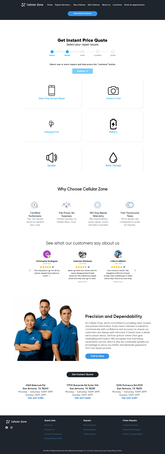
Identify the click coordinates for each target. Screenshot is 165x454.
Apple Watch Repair (132, 429)
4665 (88, 398)
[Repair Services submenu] (70, 4)
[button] (135, 270)
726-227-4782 (35, 398)
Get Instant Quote (82, 13)
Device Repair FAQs (53, 438)
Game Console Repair (132, 434)
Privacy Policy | (112, 451)
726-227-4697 (129, 398)
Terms (119, 451)
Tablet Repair (89, 434)
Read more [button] (82, 282)
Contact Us (49, 429)
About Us (48, 425)
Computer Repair (130, 425)
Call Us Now (97, 356)
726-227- (79, 398)
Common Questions (53, 434)
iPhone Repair (89, 425)
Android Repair (90, 429)
